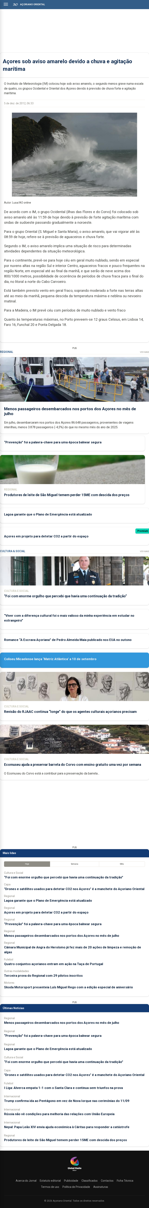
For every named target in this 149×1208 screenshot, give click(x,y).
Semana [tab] (74, 864)
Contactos (107, 1180)
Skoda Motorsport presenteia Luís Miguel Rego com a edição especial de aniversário (68, 987)
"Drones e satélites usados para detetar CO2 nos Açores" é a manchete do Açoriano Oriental (74, 889)
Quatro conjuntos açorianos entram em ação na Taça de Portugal (53, 964)
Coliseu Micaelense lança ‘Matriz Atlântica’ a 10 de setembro (50, 659)
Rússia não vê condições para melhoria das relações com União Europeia (59, 1114)
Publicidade (71, 1180)
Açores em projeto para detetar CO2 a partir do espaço (46, 536)
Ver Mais (144, 352)
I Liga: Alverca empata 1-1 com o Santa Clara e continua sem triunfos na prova (63, 1088)
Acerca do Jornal (26, 1180)
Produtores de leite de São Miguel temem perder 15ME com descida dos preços (66, 495)
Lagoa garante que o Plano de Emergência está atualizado (48, 514)
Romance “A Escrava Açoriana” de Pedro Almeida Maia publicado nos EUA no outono (68, 640)
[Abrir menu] (6, 4)
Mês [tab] (122, 864)
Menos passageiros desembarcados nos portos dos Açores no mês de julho (61, 936)
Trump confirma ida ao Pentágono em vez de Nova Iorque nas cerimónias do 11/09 (66, 1101)
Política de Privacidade (76, 1186)
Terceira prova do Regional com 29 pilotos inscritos (43, 975)
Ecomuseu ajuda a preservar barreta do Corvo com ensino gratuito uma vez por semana (72, 765)
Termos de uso (50, 1186)
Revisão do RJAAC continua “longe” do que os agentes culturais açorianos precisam (70, 712)
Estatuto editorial (50, 1180)
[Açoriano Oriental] (74, 1171)
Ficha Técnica (125, 1180)
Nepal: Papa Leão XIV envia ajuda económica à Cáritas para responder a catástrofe (66, 1127)
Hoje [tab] (27, 864)
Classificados (89, 1180)
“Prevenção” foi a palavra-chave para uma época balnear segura (52, 442)
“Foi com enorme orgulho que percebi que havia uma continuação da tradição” (65, 596)
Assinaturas (100, 1186)
